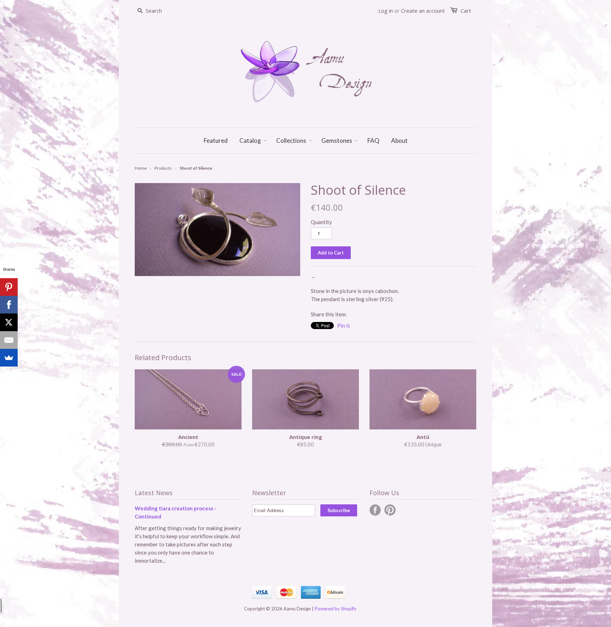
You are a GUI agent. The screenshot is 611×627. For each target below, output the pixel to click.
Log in (385, 10)
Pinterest (390, 510)
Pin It (343, 325)
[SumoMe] (9, 358)
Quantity (321, 222)
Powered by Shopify (335, 608)
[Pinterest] (9, 287)
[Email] (9, 340)
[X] (9, 322)
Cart (466, 10)
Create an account (423, 10)
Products (163, 168)
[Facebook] (9, 305)
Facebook (375, 510)
